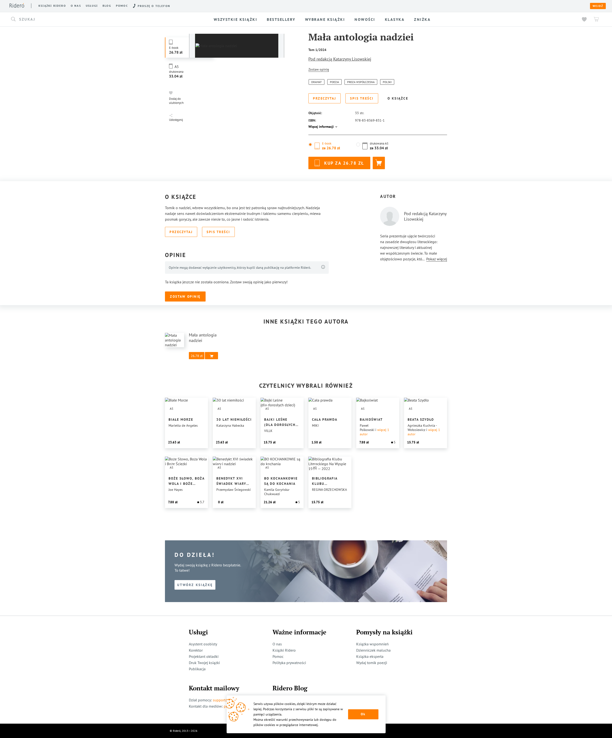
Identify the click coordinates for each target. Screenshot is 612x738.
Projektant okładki (204, 656)
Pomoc (122, 5)
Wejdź (598, 6)
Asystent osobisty (203, 644)
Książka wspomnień (372, 644)
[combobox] (86, 19)
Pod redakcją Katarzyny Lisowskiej (339, 59)
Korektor (196, 650)
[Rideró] (17, 5)
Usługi (92, 5)
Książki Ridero (284, 650)
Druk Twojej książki (204, 662)
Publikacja (197, 668)
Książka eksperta (369, 656)
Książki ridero (52, 5)
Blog (107, 5)
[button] (86, 19)
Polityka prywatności (289, 662)
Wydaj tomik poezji (371, 662)
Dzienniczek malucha (373, 650)
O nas (76, 5)
